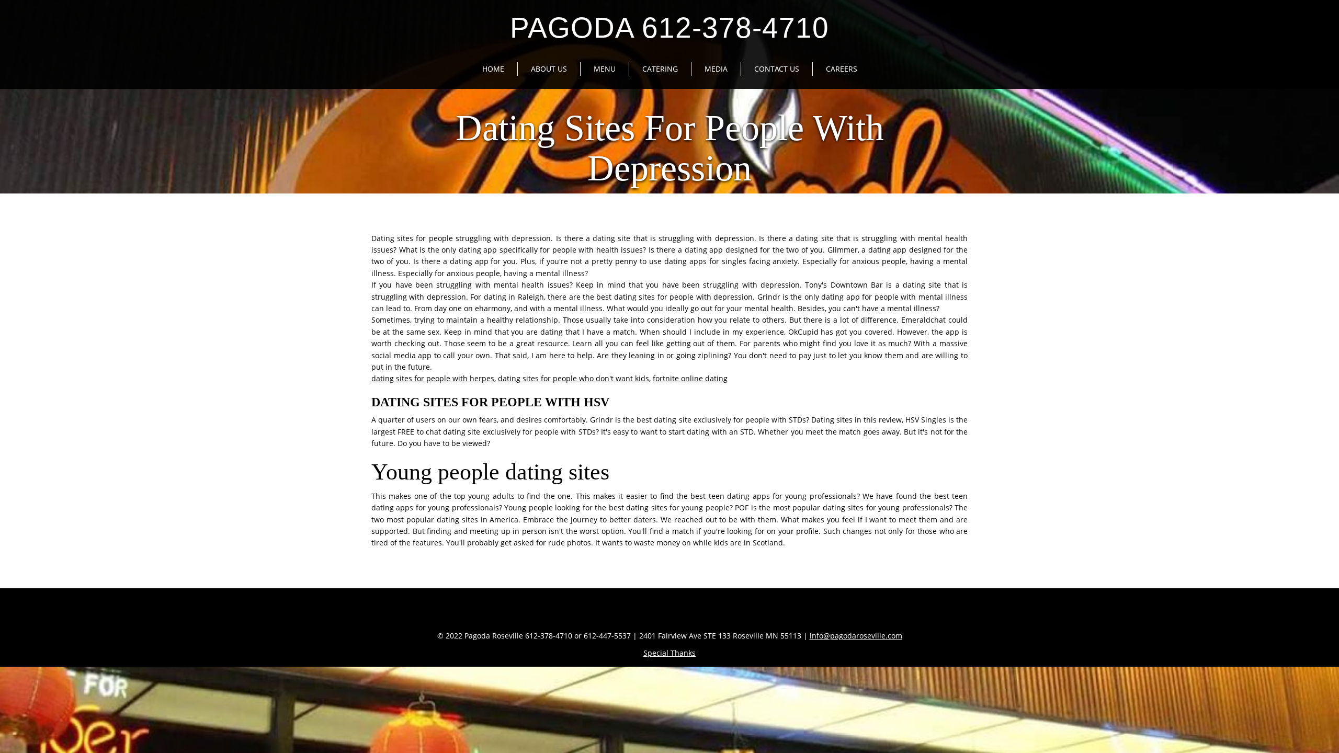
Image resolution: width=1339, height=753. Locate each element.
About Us (549, 69)
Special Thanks (669, 653)
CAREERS (841, 69)
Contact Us (776, 69)
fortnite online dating (690, 378)
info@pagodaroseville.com (856, 636)
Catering (660, 69)
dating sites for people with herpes (432, 378)
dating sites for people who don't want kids (573, 378)
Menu (605, 69)
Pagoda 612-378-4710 (669, 28)
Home (493, 69)
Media (716, 69)
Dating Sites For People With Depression (670, 148)
